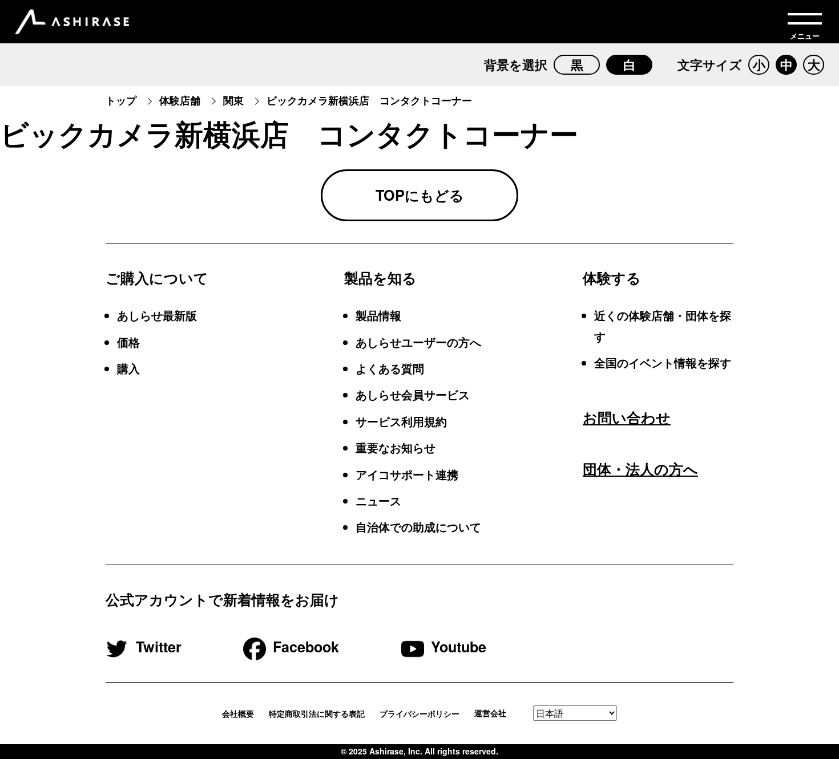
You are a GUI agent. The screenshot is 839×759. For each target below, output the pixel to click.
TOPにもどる (420, 195)
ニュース (378, 500)
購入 (128, 368)
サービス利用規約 (401, 421)
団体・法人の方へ (640, 468)
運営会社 (490, 713)
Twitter (158, 646)
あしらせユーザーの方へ (418, 342)
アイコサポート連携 (407, 474)
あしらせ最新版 (157, 315)
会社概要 (238, 713)
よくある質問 (390, 368)
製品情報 (378, 315)
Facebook (306, 646)
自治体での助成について (418, 526)
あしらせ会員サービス (413, 394)
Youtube (458, 646)
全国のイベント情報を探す (662, 362)
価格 (128, 342)
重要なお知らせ (395, 447)
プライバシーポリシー (419, 713)
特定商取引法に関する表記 (317, 713)
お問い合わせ (627, 417)
